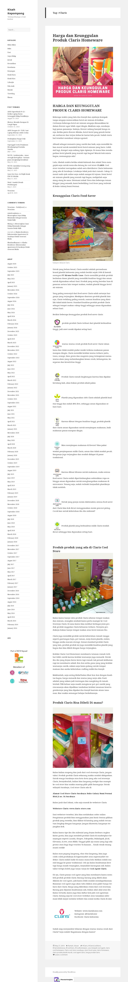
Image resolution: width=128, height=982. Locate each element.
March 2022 (12, 380)
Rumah (10, 90)
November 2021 (13, 395)
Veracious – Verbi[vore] (16, 207)
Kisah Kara (12, 75)
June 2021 (11, 414)
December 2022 (13, 346)
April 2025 (11, 282)
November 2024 (13, 290)
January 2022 (12, 388)
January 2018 (12, 542)
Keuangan (11, 71)
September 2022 (13, 358)
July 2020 (11, 437)
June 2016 (11, 609)
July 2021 (11, 410)
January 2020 (12, 455)
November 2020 (13, 433)
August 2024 (12, 301)
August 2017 (12, 561)
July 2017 (11, 564)
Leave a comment (61, 955)
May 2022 (11, 373)
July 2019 (11, 474)
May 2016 (11, 613)
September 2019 (13, 467)
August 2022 (12, 361)
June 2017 (11, 568)
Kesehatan (11, 67)
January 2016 (12, 628)
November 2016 (13, 594)
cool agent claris (79, 952)
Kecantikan (12, 63)
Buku (9, 49)
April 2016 (11, 617)
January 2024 (12, 328)
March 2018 (12, 534)
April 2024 (11, 316)
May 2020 (11, 440)
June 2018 (11, 523)
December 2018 (13, 500)
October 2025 (12, 267)
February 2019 (13, 493)
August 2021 (12, 406)
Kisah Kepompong (16, 11)
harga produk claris (93, 952)
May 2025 (11, 279)
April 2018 (11, 530)
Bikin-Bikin (12, 45)
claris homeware (103, 950)
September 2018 (13, 512)
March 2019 (12, 489)
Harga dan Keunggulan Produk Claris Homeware (78, 38)
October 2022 (12, 354)
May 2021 (11, 418)
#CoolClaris (70, 948)
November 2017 (13, 549)
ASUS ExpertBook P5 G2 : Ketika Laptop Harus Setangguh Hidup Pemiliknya (18, 114)
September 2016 (13, 598)
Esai (9, 52)
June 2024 (11, 309)
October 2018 (12, 508)
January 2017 (12, 587)
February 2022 (13, 384)
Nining (10, 224)
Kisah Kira (11, 78)
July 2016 (11, 606)
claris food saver (90, 950)
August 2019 (12, 470)
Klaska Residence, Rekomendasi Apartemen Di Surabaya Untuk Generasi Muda (18, 235)
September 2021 (13, 403)
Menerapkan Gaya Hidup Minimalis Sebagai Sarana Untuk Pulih (17, 217)
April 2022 (11, 376)
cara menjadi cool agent (96, 948)
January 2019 (12, 497)
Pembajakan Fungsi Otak (17, 139)
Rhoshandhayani (14, 243)
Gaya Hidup (12, 56)
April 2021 (11, 421)
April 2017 (11, 576)
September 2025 (13, 271)
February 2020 (13, 452)
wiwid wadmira (13, 213)
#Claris (85, 946)
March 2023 (12, 343)
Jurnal (10, 60)
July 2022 (11, 365)
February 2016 (13, 624)
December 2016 (13, 591)
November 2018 (13, 504)
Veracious (11, 191)
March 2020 (12, 448)
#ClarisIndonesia (59, 948)
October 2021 (12, 399)
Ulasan (10, 97)
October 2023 (12, 335)
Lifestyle (11, 82)
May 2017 (11, 572)
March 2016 (12, 621)
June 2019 (11, 478)
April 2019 (11, 485)
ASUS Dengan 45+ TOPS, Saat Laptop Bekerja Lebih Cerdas (18, 131)
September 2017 (13, 557)
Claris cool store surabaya (74, 950)
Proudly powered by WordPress (64, 972)
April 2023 (11, 339)
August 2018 (12, 515)
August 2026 (12, 264)
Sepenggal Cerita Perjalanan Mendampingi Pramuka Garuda (18, 147)
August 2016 (12, 602)
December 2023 (13, 331)
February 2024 (13, 324)
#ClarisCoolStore (94, 946)
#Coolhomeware (81, 948)
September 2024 (13, 297)
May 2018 (11, 527)
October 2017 (12, 553)
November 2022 (13, 350)
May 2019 (11, 482)
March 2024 (12, 320)
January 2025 (12, 286)
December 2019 (13, 459)
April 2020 (11, 444)
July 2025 (11, 275)
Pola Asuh (11, 86)
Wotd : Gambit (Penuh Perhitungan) (15, 183)
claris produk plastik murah (62, 952)
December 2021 (13, 391)
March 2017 (12, 579)
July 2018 (11, 519)
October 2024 (12, 294)
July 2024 (11, 305)
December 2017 (13, 545)
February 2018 (13, 538)
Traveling (11, 94)
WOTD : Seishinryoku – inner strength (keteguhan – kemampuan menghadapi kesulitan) (19, 157)
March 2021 (12, 425)
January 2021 (12, 429)
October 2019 (12, 463)
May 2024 (11, 312)
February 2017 (13, 583)
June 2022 (11, 369)
